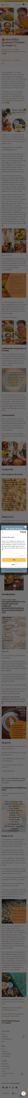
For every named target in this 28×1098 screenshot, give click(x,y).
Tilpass (13, 564)
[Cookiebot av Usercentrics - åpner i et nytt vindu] (20, 532)
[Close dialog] (25, 527)
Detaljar (22, 555)
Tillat (14, 559)
